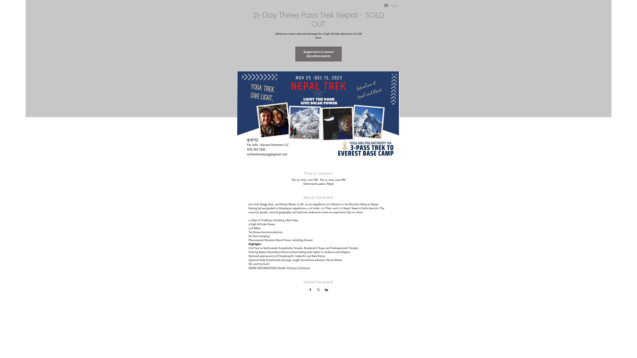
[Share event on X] (318, 289)
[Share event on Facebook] (310, 289)
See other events (318, 56)
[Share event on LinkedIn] (326, 289)
